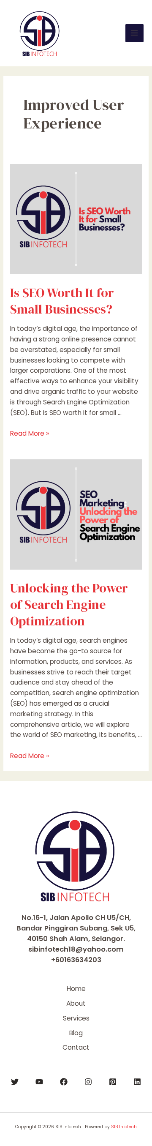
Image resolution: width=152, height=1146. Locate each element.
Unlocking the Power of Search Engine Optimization (69, 604)
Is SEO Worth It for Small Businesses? (62, 301)
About (76, 1003)
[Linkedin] (137, 1082)
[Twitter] (15, 1082)
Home (76, 988)
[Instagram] (88, 1082)
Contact (76, 1047)
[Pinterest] (113, 1082)
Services (76, 1018)
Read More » (29, 433)
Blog (76, 1033)
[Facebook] (64, 1082)
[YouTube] (39, 1082)
